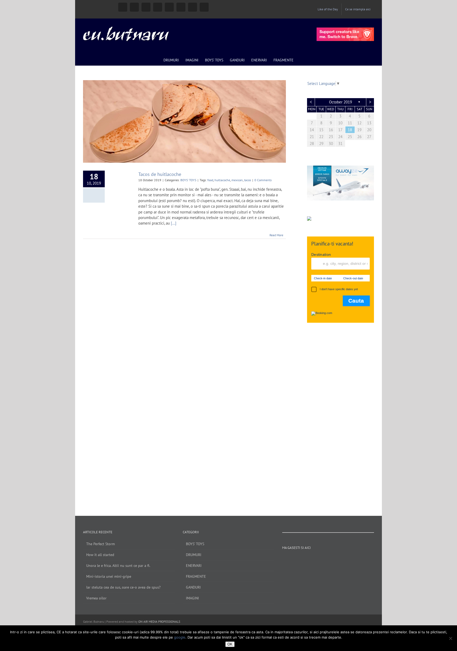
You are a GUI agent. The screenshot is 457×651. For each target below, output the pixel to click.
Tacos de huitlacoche (159, 174)
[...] (173, 223)
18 (350, 129)
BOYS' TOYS (188, 180)
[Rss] (346, 560)
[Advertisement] (340, 414)
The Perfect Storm (100, 543)
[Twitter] (324, 560)
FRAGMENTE (196, 576)
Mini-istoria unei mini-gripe (108, 576)
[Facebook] (303, 560)
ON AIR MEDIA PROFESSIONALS (159, 621)
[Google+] (331, 560)
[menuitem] (327, 9)
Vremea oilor (96, 598)
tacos (247, 180)
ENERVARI (194, 565)
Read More (276, 235)
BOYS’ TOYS (195, 543)
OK (229, 644)
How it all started (100, 554)
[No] (450, 638)
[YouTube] (317, 560)
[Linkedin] (338, 560)
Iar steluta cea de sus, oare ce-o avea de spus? (123, 587)
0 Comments (263, 180)
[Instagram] (310, 560)
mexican (237, 180)
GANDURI (193, 587)
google (179, 637)
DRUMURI (193, 554)
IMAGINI (192, 598)
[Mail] (353, 560)
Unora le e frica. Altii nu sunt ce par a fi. (118, 565)
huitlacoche (222, 180)
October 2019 (340, 101)
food (210, 180)
